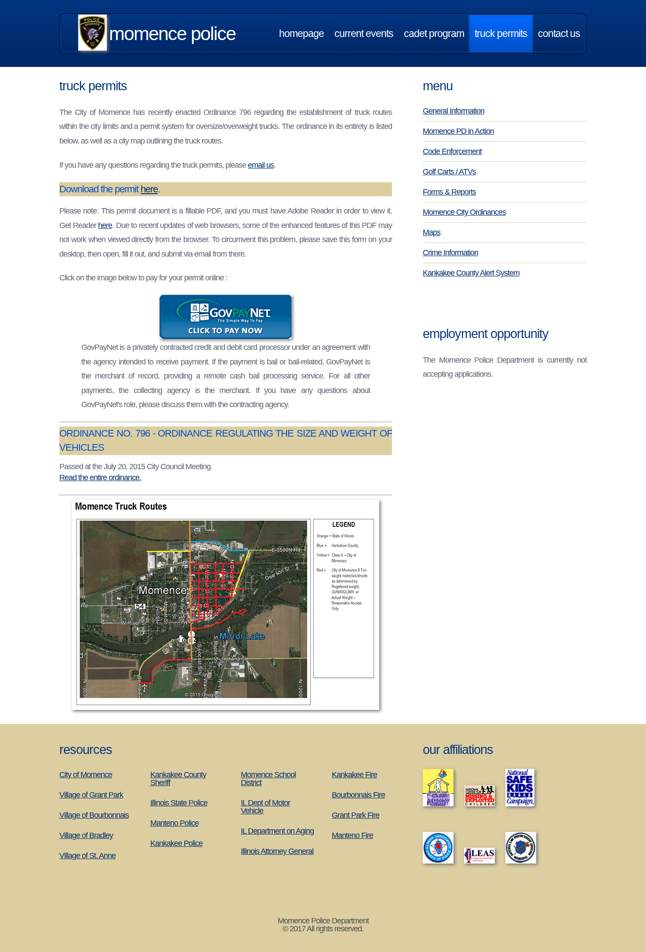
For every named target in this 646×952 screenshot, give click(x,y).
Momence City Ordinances (464, 212)
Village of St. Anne (87, 855)
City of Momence (85, 774)
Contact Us (559, 33)
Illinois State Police (178, 802)
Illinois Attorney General (277, 851)
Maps (431, 232)
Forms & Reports (449, 191)
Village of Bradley (86, 835)
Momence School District (268, 778)
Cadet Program (434, 33)
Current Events (363, 33)
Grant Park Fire (355, 815)
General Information (453, 111)
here (149, 189)
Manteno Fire (352, 835)
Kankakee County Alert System (471, 272)
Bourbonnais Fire (358, 794)
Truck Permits (501, 33)
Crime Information (450, 252)
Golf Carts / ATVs (449, 171)
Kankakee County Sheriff (178, 778)
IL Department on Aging (277, 831)
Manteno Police (174, 823)
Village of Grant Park (91, 794)
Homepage (301, 33)
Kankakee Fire (354, 774)
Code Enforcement (452, 151)
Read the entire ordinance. (100, 477)
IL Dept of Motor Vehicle (265, 806)
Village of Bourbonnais (94, 815)
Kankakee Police (176, 843)
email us (261, 165)
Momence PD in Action (458, 131)
